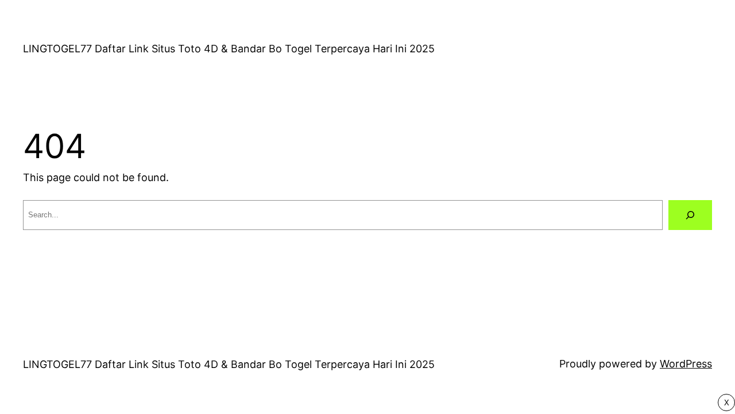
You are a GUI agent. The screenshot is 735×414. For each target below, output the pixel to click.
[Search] (690, 215)
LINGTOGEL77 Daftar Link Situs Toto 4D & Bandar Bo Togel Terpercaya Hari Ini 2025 (229, 49)
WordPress (686, 364)
